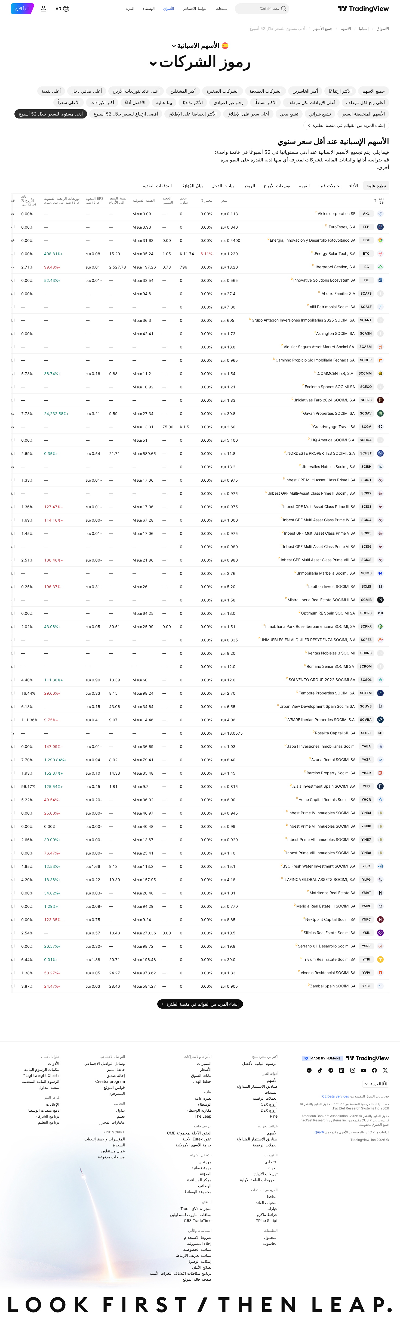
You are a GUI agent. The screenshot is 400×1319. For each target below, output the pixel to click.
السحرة (119, 1145)
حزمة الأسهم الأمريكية (193, 1145)
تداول (120, 1110)
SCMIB (366, 600)
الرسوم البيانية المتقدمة (40, 1081)
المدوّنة (205, 1173)
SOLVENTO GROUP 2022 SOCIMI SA (322, 679)
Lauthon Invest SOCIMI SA (331, 586)
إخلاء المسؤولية (199, 1243)
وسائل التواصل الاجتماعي (104, 1063)
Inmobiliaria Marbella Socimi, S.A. (326, 573)
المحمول (271, 1237)
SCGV (366, 427)
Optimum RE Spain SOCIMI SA (328, 613)
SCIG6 (366, 546)
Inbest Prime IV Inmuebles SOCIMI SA (321, 812)
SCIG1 (366, 480)
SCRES (366, 640)
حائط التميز (116, 1069)
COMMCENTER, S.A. (335, 373)
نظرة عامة (203, 1098)
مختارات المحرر (112, 1122)
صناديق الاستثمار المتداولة (257, 1086)
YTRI (366, 959)
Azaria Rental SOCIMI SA (333, 759)
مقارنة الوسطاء (199, 1110)
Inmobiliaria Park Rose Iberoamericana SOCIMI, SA (310, 626)
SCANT (366, 320)
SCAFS (366, 293)
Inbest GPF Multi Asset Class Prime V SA (319, 533)
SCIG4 (366, 520)
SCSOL (366, 680)
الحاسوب (270, 1243)
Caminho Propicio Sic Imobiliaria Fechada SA (315, 360)
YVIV (366, 973)
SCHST (366, 453)
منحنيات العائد (267, 1202)
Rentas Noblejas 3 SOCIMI (331, 653)
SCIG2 (366, 493)
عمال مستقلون (113, 1151)
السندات (271, 1092)
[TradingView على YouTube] (363, 1070)
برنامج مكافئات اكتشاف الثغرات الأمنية (180, 1273)
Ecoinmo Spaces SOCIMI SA (330, 386)
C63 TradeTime (197, 1220)
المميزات (204, 1063)
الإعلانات (52, 1104)
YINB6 (366, 826)
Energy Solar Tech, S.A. (334, 253)
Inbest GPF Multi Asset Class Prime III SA (319, 506)
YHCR (366, 799)
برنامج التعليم (48, 1122)
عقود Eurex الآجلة (196, 1139)
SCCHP (366, 360)
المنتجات (222, 9)
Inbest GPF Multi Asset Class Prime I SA (320, 480)
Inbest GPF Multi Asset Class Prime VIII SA (318, 559)
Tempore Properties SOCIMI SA (327, 693)
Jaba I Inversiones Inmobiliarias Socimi (321, 746)
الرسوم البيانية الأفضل (260, 1063)
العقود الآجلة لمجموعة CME (189, 1133)
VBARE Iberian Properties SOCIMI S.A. (321, 719)
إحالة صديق (115, 1075)
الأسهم (272, 1080)
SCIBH (366, 466)
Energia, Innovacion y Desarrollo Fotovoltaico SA (312, 240)
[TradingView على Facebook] (374, 1070)
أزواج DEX (269, 1110)
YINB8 (366, 853)
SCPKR (366, 626)
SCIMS (366, 573)
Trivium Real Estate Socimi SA (329, 959)
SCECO (366, 387)
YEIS (366, 786)
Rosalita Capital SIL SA (335, 733)
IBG (366, 267)
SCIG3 (366, 506)
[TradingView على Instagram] (352, 1070)
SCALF (366, 307)
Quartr (319, 1132)
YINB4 (366, 813)
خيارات (272, 1208)
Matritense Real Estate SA (332, 892)
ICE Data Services (335, 1096)
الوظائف (204, 1185)
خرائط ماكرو (267, 1214)
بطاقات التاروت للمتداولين (190, 1214)
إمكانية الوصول (199, 1261)
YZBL (366, 986)
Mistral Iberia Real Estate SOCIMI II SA (321, 599)
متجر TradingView (195, 1208)
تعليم (121, 1116)
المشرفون (117, 1093)
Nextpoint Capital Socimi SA (330, 919)
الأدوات (53, 1063)
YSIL (366, 933)
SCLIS (366, 586)
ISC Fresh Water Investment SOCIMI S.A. (319, 866)
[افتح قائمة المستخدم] (43, 8)
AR (58, 8)
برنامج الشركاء (47, 1116)
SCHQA (366, 440)
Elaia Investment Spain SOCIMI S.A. (323, 786)
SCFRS (366, 400)
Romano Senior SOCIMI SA (330, 666)
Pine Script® (267, 1220)
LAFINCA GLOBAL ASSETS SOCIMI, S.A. (319, 879)
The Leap (203, 1116)
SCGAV (366, 413)
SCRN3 (366, 653)
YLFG (366, 879)
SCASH (366, 333)
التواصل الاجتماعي (195, 9)
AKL (366, 213)
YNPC (366, 919)
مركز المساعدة (199, 1179)
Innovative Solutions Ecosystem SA (324, 280)
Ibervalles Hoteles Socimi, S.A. (328, 466)
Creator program (110, 1081)
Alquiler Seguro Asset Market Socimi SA (319, 346)
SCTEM (366, 693)
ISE (366, 280)
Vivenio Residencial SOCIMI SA (328, 972)
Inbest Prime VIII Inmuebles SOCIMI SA (320, 852)
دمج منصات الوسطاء (42, 1110)
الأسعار (205, 1069)
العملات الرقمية (265, 1098)
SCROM (365, 666)
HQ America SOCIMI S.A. (332, 440)
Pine (274, 1116)
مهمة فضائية (201, 1167)
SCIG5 (366, 533)
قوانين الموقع (114, 1087)
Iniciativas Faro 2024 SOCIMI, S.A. (324, 400)
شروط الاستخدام (197, 1237)
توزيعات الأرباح (266, 1173)
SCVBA (366, 720)
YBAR (366, 773)
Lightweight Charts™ (41, 1075)
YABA (366, 746)
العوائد (272, 1167)
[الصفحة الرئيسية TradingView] (363, 9)
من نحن (205, 1161)
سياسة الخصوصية (197, 1249)
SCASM (365, 347)
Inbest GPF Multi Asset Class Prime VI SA (319, 546)
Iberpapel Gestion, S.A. (335, 266)
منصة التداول (49, 1087)
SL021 (366, 733)
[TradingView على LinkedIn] (342, 1070)
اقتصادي (271, 1161)
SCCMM (365, 373)
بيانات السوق (201, 1075)
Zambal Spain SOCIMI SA (332, 986)
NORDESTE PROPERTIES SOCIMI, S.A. (320, 453)
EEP (366, 227)
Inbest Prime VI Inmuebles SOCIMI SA (321, 826)
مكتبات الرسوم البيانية (41, 1069)
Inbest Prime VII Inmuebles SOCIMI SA (321, 839)
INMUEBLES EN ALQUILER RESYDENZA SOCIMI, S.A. (308, 639)
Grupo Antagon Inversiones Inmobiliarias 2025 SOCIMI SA (303, 320)
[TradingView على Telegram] (331, 1070)
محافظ (272, 1196)
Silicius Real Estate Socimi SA (329, 932)
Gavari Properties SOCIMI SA (329, 413)
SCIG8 (366, 560)
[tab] (373, 91)
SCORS (366, 613)
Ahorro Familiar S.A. (338, 293)
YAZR (366, 759)
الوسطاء (149, 9)
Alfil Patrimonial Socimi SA (332, 306)
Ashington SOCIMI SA (335, 333)
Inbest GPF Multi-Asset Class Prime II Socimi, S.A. (311, 493)
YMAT (366, 893)
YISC (366, 866)
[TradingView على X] (385, 1070)
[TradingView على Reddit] (309, 1070)
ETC (366, 253)
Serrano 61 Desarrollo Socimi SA (326, 946)
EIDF (366, 240)
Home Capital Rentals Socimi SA (327, 799)
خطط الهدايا (201, 1081)
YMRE (366, 906)
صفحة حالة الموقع (197, 1279)
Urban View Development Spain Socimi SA (317, 706)
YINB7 (366, 839)
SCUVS (366, 706)
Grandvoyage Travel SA (334, 426)
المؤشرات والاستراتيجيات (104, 1139)
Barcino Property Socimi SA (331, 773)
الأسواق (168, 9)
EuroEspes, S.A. (341, 226)
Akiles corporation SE (336, 213)
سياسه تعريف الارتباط (193, 1255)
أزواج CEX (269, 1104)
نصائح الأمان (201, 1267)
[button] (212, 8)
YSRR (366, 946)
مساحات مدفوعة (111, 1157)
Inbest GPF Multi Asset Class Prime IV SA (319, 519)
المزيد (130, 9)
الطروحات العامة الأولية (259, 1179)
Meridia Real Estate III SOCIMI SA (325, 906)
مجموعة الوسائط (197, 1191)
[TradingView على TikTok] (320, 1070)
